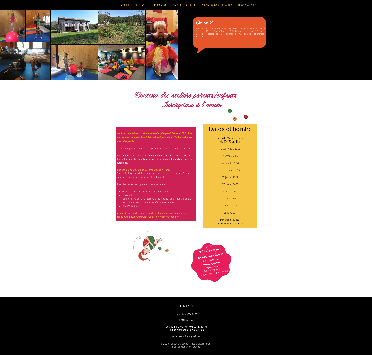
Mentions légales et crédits (186, 346)
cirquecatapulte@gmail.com (186, 336)
